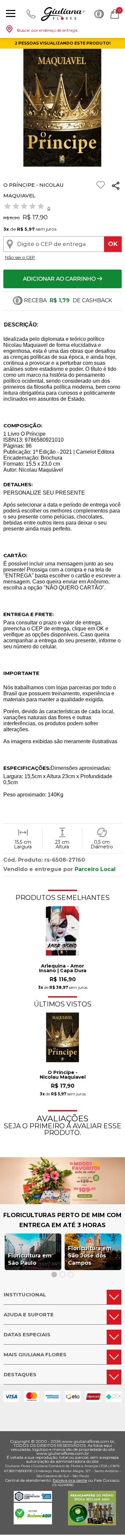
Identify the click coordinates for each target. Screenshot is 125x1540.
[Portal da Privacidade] (33, 1500)
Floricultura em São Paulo (30, 1259)
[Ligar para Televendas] (31, 14)
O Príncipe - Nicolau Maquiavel (63, 1075)
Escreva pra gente (70, 1480)
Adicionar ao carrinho (60, 279)
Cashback (99, 14)
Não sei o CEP (20, 257)
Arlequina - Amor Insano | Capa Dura (62, 969)
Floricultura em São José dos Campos (90, 1255)
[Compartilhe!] (116, 187)
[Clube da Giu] (62, 1202)
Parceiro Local (95, 869)
